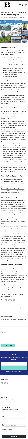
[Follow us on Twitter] (5, 383)
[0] (25, 5)
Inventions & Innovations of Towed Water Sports (12, 188)
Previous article (6, 307)
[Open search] (20, 5)
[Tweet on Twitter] (11, 300)
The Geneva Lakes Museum (7, 95)
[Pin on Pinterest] (9, 300)
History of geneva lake (9, 294)
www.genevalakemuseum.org (8, 127)
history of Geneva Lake (6, 17)
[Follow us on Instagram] (7, 383)
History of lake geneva (20, 294)
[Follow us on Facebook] (2, 383)
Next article (22, 307)
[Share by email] (14, 300)
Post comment (8, 345)
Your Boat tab (22, 169)
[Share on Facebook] (6, 300)
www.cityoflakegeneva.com (10, 76)
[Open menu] (2, 4)
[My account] (22, 5)
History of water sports (6, 296)
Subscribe (14, 368)
